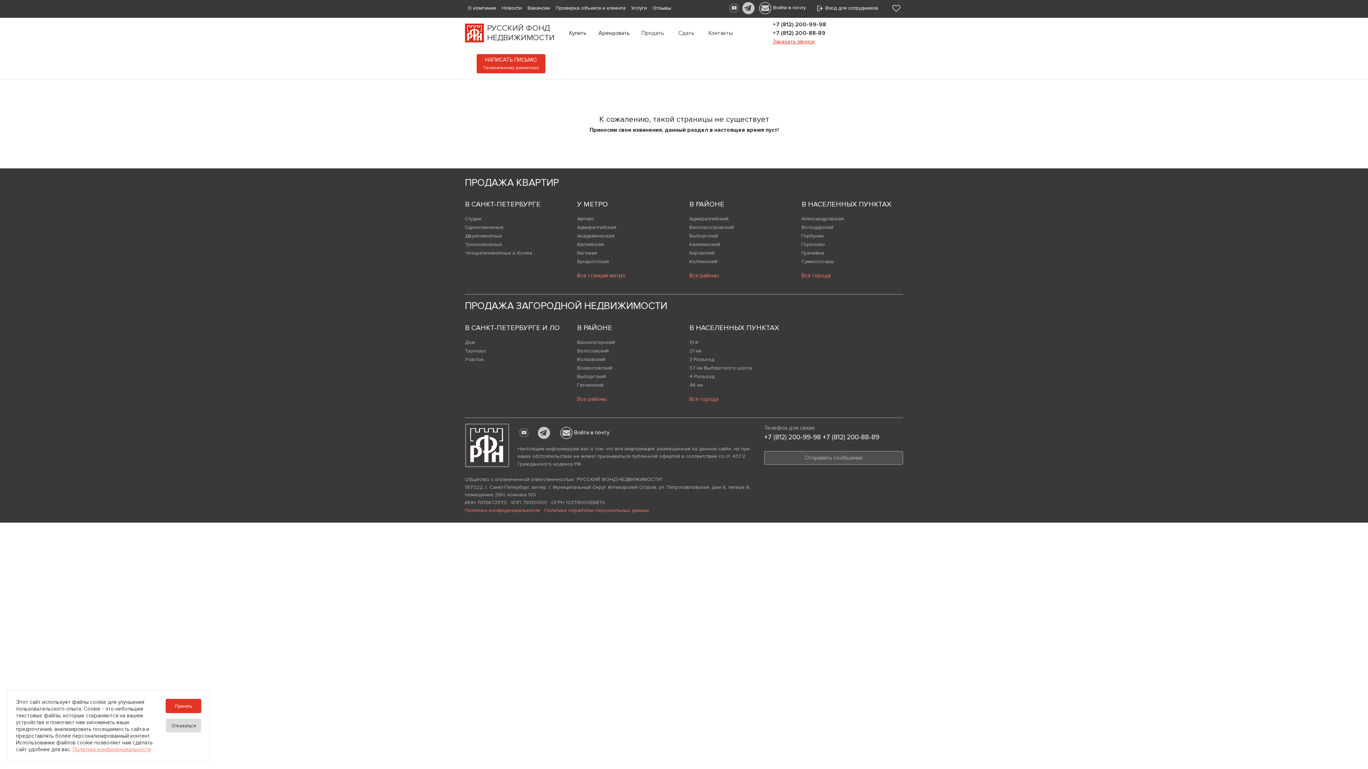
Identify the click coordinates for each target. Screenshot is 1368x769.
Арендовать (614, 33)
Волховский (591, 359)
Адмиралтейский (709, 219)
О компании (482, 8)
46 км (696, 385)
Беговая (587, 253)
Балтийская (590, 244)
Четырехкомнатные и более (499, 253)
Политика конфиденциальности (502, 510)
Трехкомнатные (483, 244)
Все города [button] (816, 275)
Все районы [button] (704, 275)
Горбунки (813, 236)
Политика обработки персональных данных (596, 510)
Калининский (704, 244)
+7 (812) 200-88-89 (799, 33)
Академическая (596, 236)
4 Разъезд (702, 376)
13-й (693, 342)
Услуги (639, 8)
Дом (470, 342)
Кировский (702, 253)
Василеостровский (711, 227)
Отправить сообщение (834, 457)
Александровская (823, 219)
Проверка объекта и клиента (591, 8)
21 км (695, 351)
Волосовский (593, 351)
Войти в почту (789, 8)
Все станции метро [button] (601, 275)
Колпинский (703, 261)
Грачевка (813, 253)
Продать (653, 33)
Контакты (721, 33)
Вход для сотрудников (850, 8)
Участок (474, 359)
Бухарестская (593, 261)
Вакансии (539, 8)
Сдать (686, 33)
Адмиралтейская (596, 227)
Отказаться (183, 726)
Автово (585, 219)
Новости (512, 8)
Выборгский (703, 236)
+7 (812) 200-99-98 (799, 24)
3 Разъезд (701, 359)
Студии (473, 219)
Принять (183, 706)
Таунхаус (475, 351)
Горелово (813, 244)
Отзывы (662, 8)
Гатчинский (590, 385)
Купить (577, 33)
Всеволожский (594, 368)
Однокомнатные (484, 227)
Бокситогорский (596, 342)
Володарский (817, 227)
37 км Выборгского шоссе (720, 368)
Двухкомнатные (483, 236)
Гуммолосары (818, 261)
